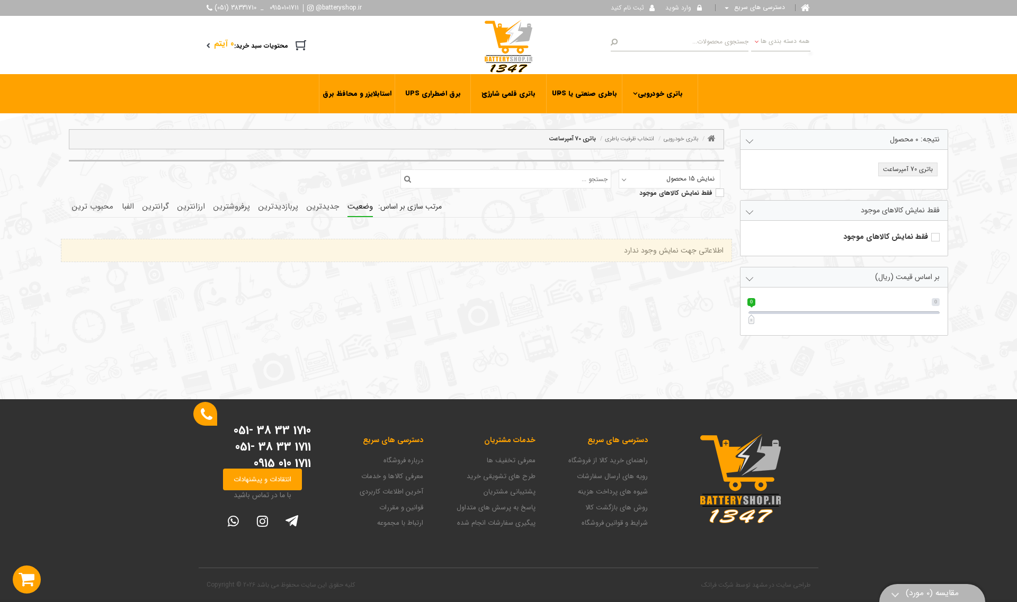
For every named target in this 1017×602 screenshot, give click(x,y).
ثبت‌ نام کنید (627, 8)
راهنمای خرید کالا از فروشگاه (608, 460)
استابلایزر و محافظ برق (357, 93)
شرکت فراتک (717, 585)
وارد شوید (678, 8)
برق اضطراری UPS (433, 93)
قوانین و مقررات (401, 507)
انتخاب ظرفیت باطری (629, 138)
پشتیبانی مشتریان (510, 492)
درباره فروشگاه (403, 460)
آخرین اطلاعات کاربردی (391, 492)
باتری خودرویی (660, 93)
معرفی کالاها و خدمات (392, 476)
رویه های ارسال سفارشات (612, 476)
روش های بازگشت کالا (616, 507)
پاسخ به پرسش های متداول (496, 507)
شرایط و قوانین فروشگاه (615, 523)
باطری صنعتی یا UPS (584, 93)
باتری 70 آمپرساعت (572, 138)
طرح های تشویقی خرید (501, 476)
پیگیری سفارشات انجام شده (496, 523)
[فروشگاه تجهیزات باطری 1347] (508, 45)
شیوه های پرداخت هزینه (613, 492)
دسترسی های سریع (758, 7)
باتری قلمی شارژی (508, 93)
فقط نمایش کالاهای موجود (675, 193)
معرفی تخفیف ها (511, 460)
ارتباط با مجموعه (400, 523)
